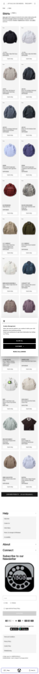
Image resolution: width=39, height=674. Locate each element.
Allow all (19, 340)
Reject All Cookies (19, 351)
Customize (18, 346)
